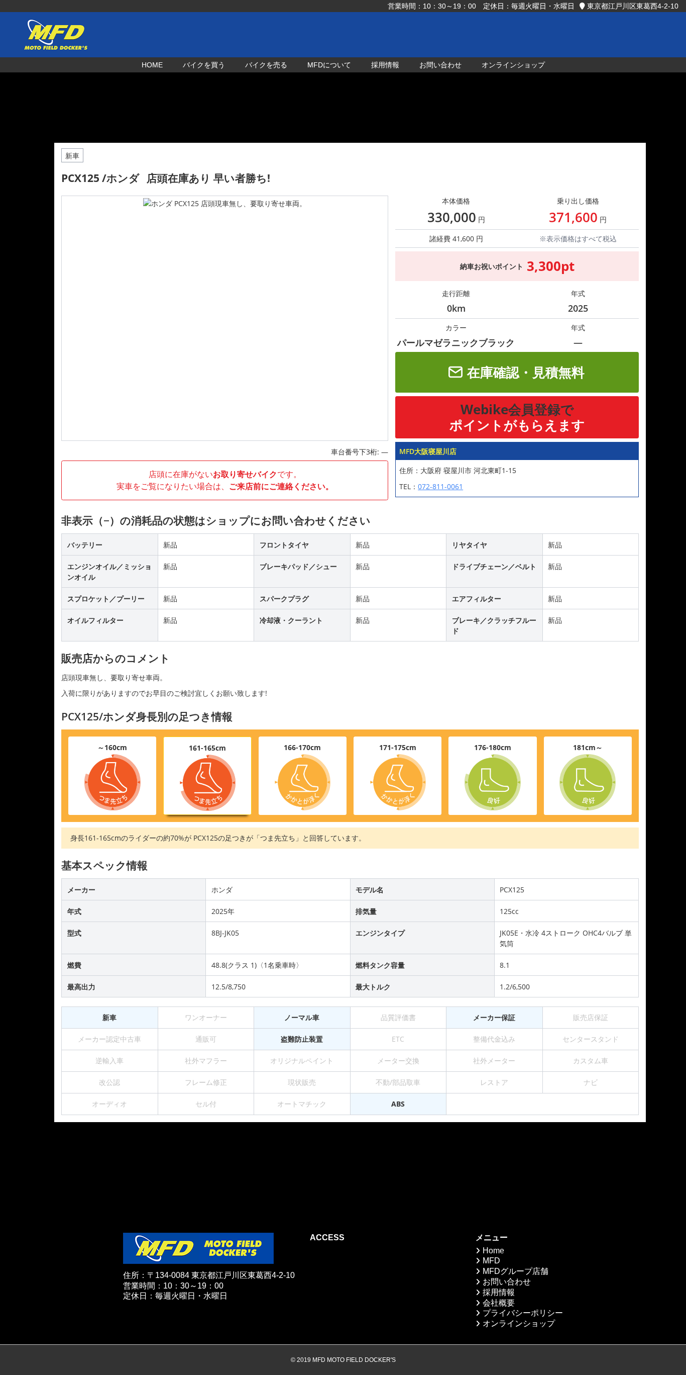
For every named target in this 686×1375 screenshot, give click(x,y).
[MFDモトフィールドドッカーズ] (55, 35)
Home (493, 1250)
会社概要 (499, 1303)
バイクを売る (266, 65)
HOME (152, 65)
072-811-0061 (440, 486)
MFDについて (329, 65)
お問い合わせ (440, 65)
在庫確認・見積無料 (526, 372)
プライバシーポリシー (523, 1313)
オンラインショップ (513, 65)
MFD (491, 1260)
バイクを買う (204, 65)
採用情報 (385, 65)
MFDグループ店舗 (515, 1271)
